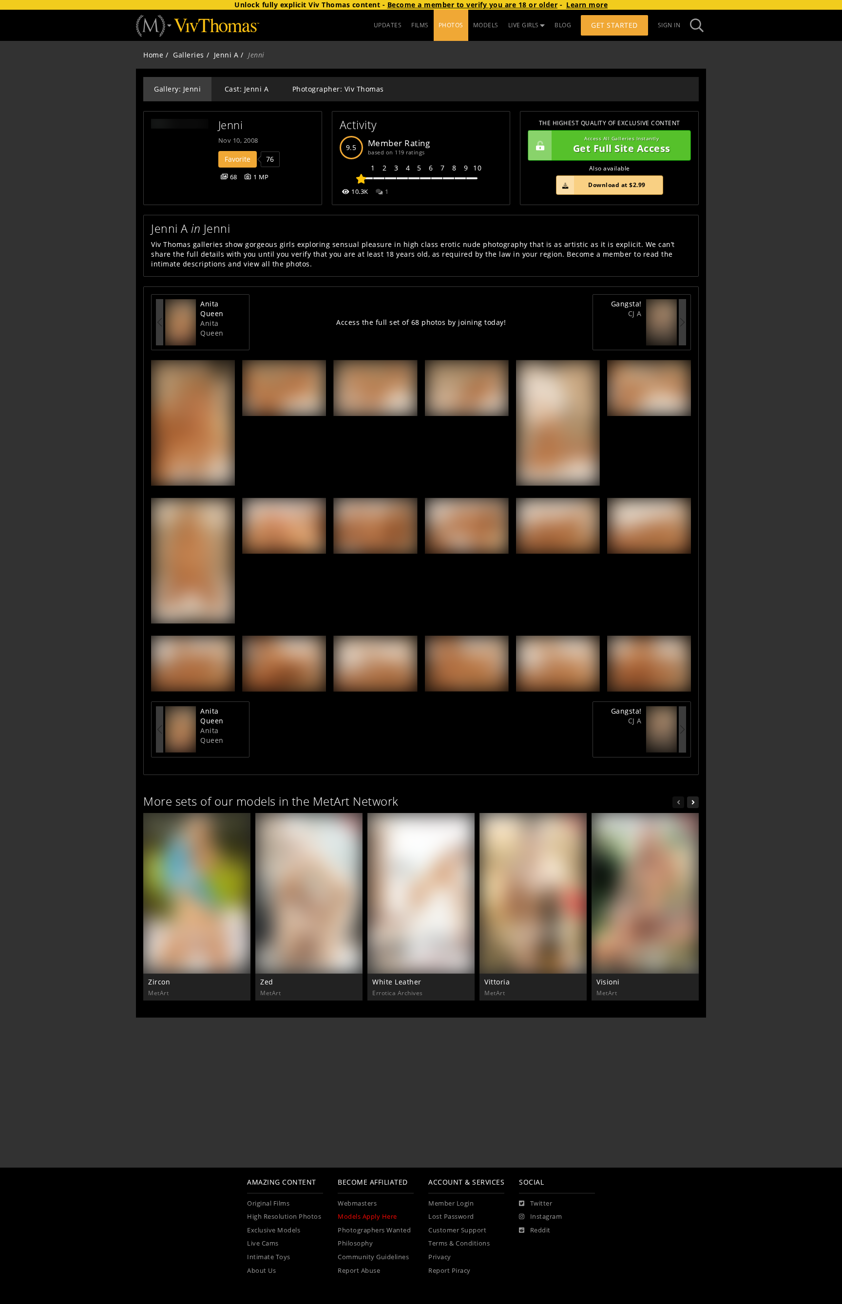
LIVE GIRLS (523, 25)
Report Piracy (449, 1270)
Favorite (237, 159)
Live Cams (263, 1243)
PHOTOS (451, 25)
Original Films (268, 1203)
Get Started (614, 25)
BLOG (563, 25)
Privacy (439, 1257)
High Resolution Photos (284, 1216)
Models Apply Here (367, 1216)
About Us (261, 1270)
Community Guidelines (373, 1257)
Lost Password (451, 1216)
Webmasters (357, 1203)
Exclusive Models (273, 1230)
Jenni (230, 124)
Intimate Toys (268, 1257)
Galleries (188, 54)
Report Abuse (359, 1270)
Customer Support (457, 1230)
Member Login (451, 1203)
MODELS (485, 25)
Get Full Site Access (621, 145)
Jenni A (226, 54)
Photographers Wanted (374, 1230)
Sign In (669, 25)
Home (153, 54)
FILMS (420, 25)
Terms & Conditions (459, 1243)
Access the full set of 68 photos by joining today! (421, 322)
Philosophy (355, 1243)
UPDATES (388, 25)
